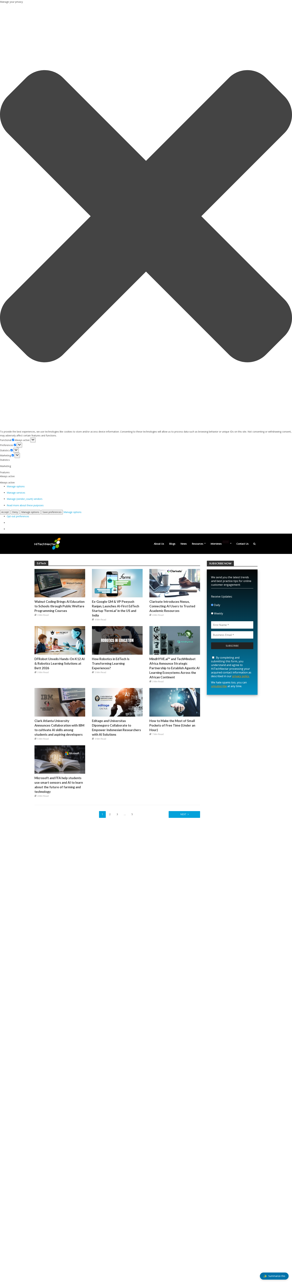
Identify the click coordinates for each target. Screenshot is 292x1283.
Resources (197, 543)
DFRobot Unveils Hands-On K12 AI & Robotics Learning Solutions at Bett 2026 (59, 663)
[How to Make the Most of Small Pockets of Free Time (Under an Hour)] (174, 702)
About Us (159, 543)
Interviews (219, 543)
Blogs (172, 543)
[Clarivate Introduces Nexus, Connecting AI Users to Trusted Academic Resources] (174, 583)
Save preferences (52, 512)
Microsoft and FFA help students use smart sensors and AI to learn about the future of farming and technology (58, 785)
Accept (5, 512)
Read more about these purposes (25, 505)
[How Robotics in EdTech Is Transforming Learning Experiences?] (117, 640)
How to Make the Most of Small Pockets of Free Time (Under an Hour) (172, 725)
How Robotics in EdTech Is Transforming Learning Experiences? (110, 663)
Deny (15, 512)
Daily (216, 605)
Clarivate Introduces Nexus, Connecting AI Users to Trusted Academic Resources (172, 606)
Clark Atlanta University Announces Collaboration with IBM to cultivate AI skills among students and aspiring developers (59, 727)
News (183, 543)
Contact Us (242, 543)
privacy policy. (241, 676)
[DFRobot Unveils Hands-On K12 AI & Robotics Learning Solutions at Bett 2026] (59, 640)
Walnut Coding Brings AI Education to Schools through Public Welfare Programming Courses (59, 606)
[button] (146, 217)
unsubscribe (219, 686)
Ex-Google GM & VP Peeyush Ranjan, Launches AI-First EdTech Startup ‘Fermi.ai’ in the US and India (115, 608)
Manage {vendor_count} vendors (24, 498)
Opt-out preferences (18, 516)
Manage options (16, 486)
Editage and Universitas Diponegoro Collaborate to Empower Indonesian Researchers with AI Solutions (116, 727)
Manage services (16, 492)
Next (183, 814)
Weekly (218, 613)
